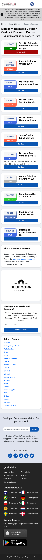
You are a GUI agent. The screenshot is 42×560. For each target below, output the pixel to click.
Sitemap (24, 479)
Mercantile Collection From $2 (27, 232)
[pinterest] (26, 455)
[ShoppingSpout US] (9, 4)
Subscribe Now (21, 330)
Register (34, 429)
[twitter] (10, 455)
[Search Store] (32, 4)
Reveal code (21, 52)
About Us (24, 475)
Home (3, 24)
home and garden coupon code (25, 259)
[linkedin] (21, 455)
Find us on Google (9, 482)
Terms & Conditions (10, 475)
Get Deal (21, 72)
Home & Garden (15, 24)
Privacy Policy (25, 472)
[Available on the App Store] (15, 533)
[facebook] (15, 455)
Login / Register (8, 472)
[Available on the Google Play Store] (15, 542)
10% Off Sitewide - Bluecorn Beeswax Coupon (28, 45)
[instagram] (32, 455)
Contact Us (7, 479)
